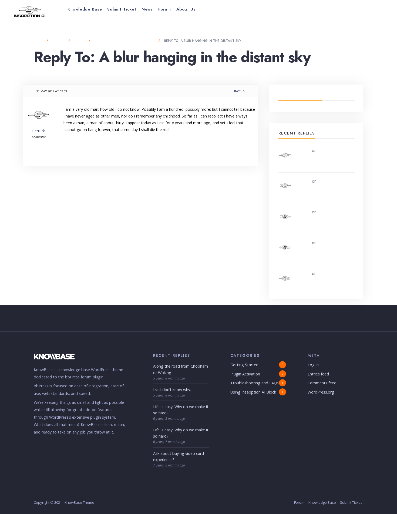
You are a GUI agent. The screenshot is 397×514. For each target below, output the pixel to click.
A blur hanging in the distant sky (125, 40)
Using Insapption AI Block (253, 392)
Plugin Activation (245, 374)
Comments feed (322, 382)
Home (38, 40)
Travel (80, 40)
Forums (58, 40)
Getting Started (244, 364)
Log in (313, 364)
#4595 (239, 90)
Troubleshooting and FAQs (254, 382)
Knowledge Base (85, 9)
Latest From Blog (300, 95)
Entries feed (318, 374)
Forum (164, 9)
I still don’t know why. (172, 389)
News (147, 9)
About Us (186, 9)
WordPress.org (321, 392)
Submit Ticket (121, 9)
